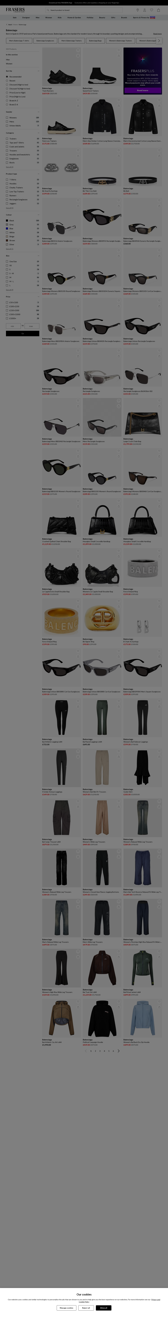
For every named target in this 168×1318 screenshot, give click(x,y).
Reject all (86, 1308)
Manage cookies (66, 1308)
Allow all (103, 1308)
